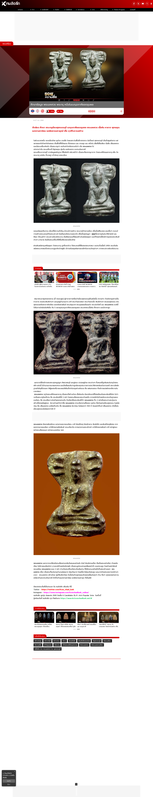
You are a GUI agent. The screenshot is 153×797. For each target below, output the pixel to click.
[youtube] (143, 3)
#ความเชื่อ (38, 645)
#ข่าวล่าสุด (38, 641)
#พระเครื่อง (107, 641)
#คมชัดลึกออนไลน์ (84, 641)
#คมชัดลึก (72, 641)
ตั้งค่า (8, 784)
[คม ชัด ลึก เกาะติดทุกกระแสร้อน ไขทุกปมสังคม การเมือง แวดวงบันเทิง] (76, 4)
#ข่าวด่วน (56, 641)
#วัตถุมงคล (48, 645)
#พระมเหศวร (84, 645)
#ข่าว (64, 641)
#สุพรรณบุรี (97, 641)
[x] (138, 3)
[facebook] (134, 3)
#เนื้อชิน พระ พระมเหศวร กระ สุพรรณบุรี (48, 649)
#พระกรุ (57, 645)
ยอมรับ (9, 781)
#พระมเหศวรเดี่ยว (97, 645)
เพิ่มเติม (5, 777)
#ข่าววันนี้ (47, 641)
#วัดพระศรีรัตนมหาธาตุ (70, 645)
